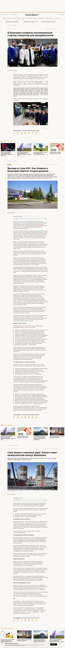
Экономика (14, 18)
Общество (19, 18)
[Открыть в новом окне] (14, 133)
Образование (15, 445)
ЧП (26, 18)
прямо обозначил (24, 325)
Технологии (30, 18)
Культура (35, 18)
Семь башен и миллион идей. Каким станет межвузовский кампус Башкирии (30, 22)
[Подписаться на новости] (36, 133)
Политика (9, 18)
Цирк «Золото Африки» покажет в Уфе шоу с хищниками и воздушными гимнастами (48, 22)
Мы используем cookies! (11, 643)
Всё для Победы (41, 18)
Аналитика (47, 18)
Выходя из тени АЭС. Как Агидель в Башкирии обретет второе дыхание (12, 22)
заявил (26, 516)
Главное (4, 18)
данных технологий (20, 645)
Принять (53, 644)
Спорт (23, 18)
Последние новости (58, 18)
